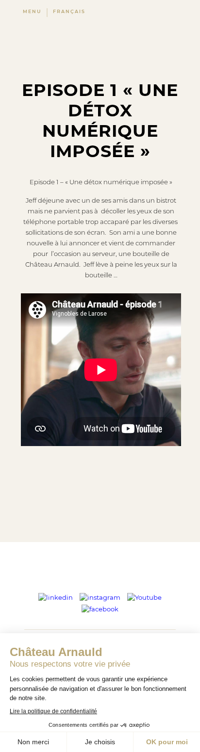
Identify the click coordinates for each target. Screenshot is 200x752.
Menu (32, 11)
